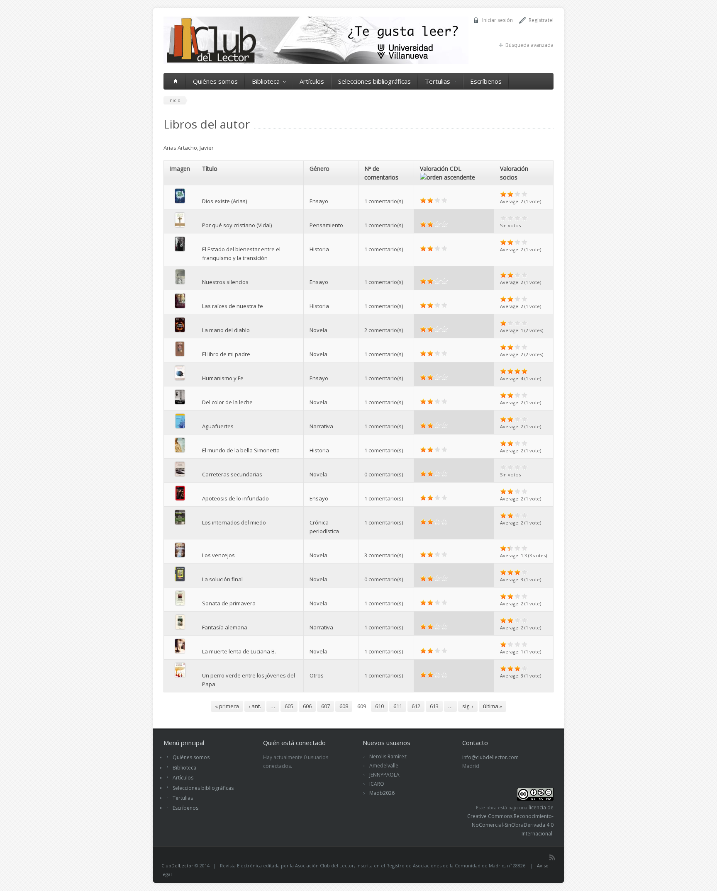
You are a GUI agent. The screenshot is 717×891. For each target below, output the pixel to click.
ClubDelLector (177, 865)
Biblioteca (266, 81)
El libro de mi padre (226, 354)
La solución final (222, 579)
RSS (552, 857)
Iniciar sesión (497, 20)
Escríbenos (486, 81)
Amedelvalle (383, 765)
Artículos (312, 81)
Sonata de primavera (229, 603)
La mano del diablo (226, 330)
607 (325, 706)
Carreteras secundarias (232, 474)
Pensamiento (326, 225)
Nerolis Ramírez (388, 756)
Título (209, 168)
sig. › (467, 706)
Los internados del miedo (234, 522)
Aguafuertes (218, 426)
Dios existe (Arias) (224, 201)
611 (397, 706)
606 (307, 706)
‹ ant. (255, 706)
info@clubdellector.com (490, 757)
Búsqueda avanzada (529, 45)
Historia (319, 249)
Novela (318, 330)
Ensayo (319, 201)
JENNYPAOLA (384, 774)
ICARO (376, 783)
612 (416, 706)
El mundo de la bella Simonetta (241, 450)
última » (492, 706)
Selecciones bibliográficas (374, 81)
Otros (317, 675)
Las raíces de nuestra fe (232, 306)
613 (434, 706)
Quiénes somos (215, 81)
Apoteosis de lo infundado (235, 498)
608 (343, 706)
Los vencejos (218, 555)
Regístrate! (541, 20)
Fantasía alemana (224, 627)
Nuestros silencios (225, 282)
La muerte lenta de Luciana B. (239, 651)
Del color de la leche (227, 402)
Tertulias (437, 81)
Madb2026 (382, 792)
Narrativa (321, 426)
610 (379, 706)
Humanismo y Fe (223, 378)
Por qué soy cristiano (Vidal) (237, 225)
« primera (227, 706)
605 (289, 706)
